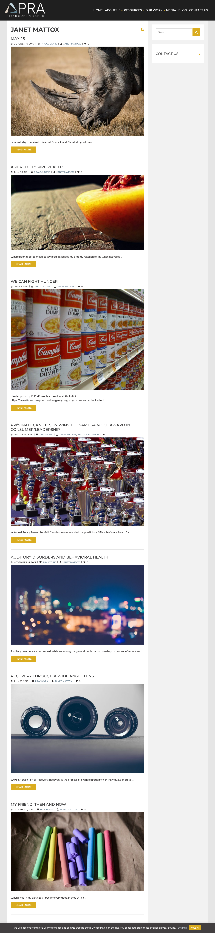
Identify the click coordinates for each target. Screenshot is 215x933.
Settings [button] (182, 927)
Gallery (81, 88)
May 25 (18, 38)
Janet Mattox (72, 43)
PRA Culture (49, 43)
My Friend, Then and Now (38, 804)
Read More (23, 149)
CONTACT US (167, 54)
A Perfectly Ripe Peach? (37, 167)
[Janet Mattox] (77, 91)
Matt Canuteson (88, 434)
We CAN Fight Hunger (34, 281)
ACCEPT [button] (195, 928)
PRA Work (46, 434)
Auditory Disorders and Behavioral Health (59, 557)
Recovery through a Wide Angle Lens (52, 676)
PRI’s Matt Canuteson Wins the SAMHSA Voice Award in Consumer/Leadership (70, 427)
